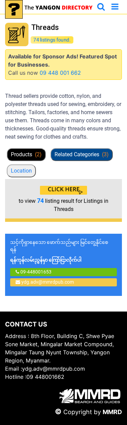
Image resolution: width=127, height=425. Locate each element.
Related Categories (82, 154)
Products (26, 154)
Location (21, 170)
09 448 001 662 (60, 72)
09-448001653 (35, 272)
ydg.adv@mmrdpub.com (47, 282)
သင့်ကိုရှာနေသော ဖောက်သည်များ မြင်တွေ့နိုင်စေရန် (59, 251)
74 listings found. (52, 39)
